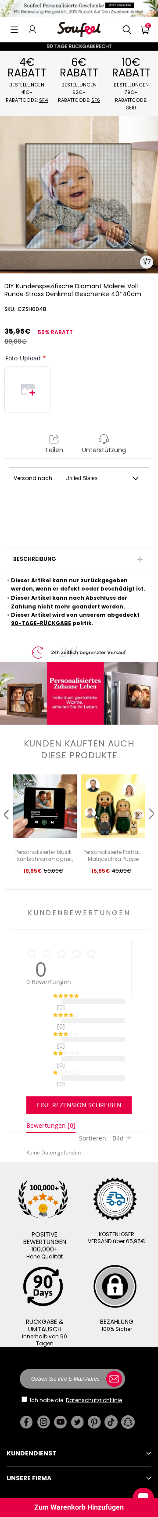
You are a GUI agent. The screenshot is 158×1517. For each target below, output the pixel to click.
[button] (14, 29)
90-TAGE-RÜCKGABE (41, 623)
